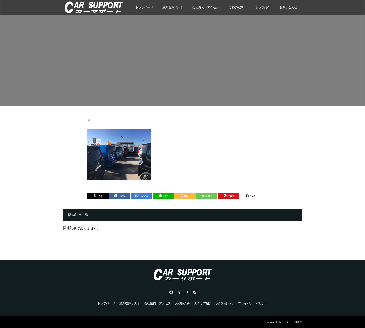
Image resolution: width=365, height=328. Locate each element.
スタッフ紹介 (261, 7)
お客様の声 (235, 7)
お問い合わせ (288, 7)
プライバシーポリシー (253, 303)
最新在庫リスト (172, 7)
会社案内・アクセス (205, 7)
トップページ (144, 7)
